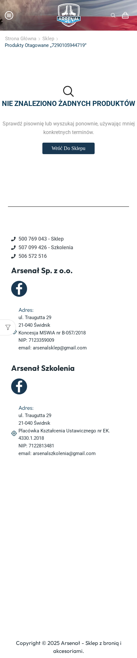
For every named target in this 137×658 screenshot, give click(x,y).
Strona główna (20, 38)
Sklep (48, 38)
